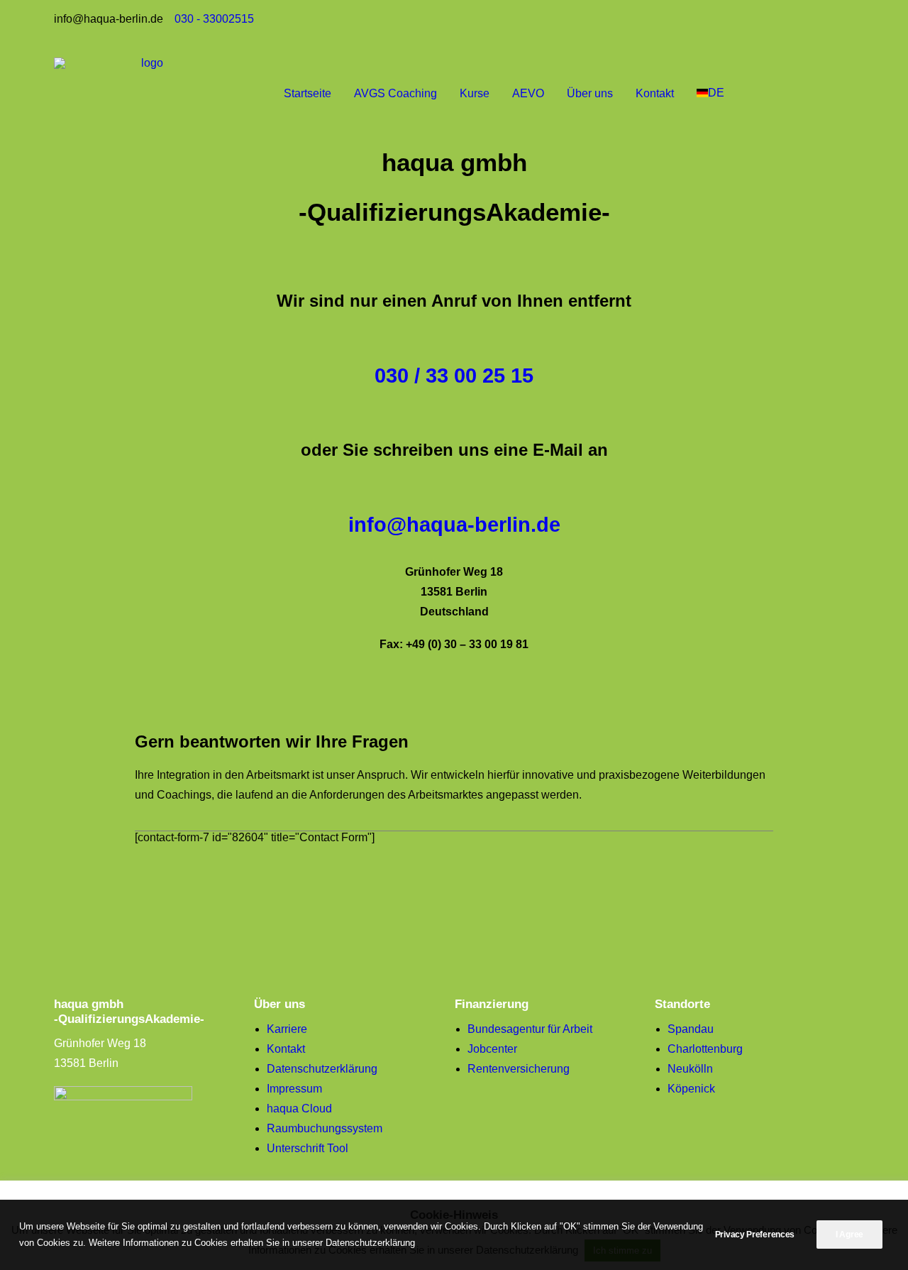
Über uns (590, 93)
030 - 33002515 (214, 19)
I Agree (849, 1234)
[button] (861, 93)
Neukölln (690, 1069)
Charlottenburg (705, 1049)
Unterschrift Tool (307, 1148)
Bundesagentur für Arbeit (529, 1029)
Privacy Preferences (754, 1234)
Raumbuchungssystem (324, 1128)
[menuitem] (307, 93)
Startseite (307, 93)
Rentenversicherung (518, 1069)
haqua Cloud (299, 1108)
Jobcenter (492, 1049)
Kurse (474, 93)
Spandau (691, 1029)
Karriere (287, 1029)
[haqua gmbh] (146, 93)
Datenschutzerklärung (322, 1069)
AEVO (528, 93)
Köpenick (691, 1089)
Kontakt (655, 93)
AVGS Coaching (395, 93)
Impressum (294, 1089)
